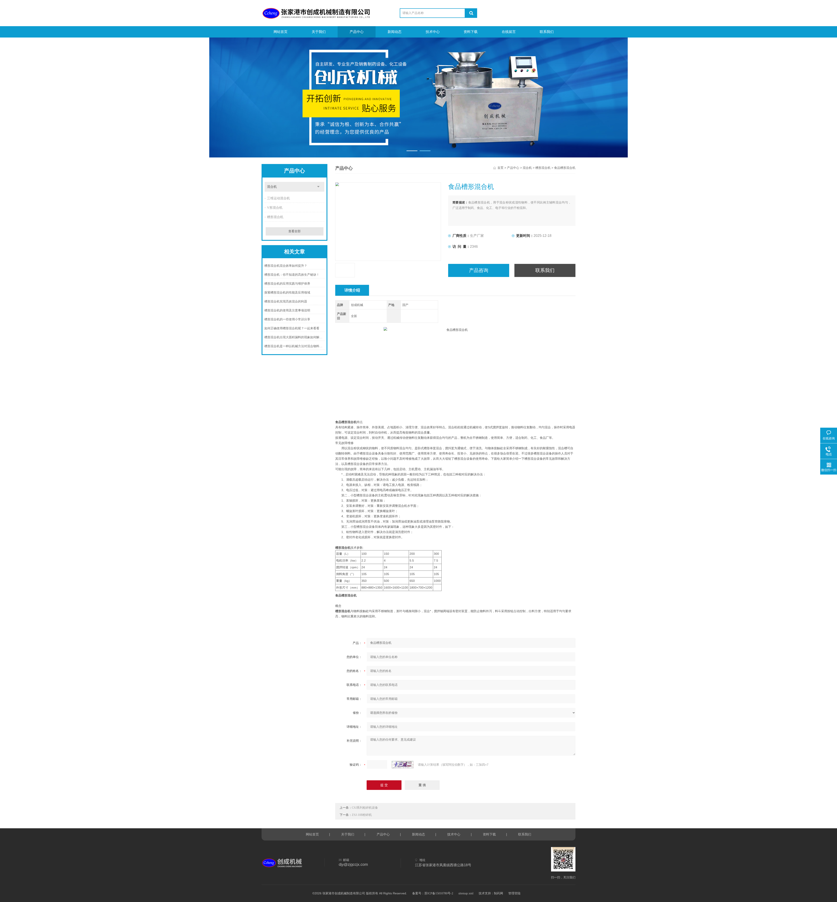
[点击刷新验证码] (402, 764)
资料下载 (471, 32)
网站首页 (281, 32)
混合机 (272, 186)
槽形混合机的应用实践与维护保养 (287, 283)
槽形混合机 (275, 217)
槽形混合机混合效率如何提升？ (285, 265)
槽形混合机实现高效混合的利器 (285, 301)
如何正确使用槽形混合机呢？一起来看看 (291, 328)
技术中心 (433, 32)
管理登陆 (514, 893)
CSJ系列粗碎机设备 (365, 807)
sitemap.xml (465, 893)
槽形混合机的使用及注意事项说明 (287, 310)
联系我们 (547, 32)
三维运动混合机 (278, 198)
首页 (500, 167)
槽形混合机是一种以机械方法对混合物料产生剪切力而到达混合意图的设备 (294, 346)
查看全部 (294, 231)
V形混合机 (274, 207)
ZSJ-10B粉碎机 (362, 815)
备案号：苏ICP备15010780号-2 (432, 893)
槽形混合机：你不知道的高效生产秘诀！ (291, 274)
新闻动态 (394, 32)
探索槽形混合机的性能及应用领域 (287, 292)
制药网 (498, 893)
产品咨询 (478, 270)
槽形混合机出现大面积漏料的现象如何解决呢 (294, 337)
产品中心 (357, 32)
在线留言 (509, 32)
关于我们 (319, 32)
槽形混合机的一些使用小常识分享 (287, 319)
